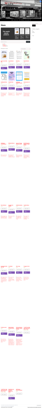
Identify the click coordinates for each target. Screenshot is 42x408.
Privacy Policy (39, 407)
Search (28, 41)
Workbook (33, 32)
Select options (27, 332)
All (32, 30)
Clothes (33, 31)
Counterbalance (22, 37)
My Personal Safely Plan (16, 37)
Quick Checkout (3, 68)
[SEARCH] (30, 20)
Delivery (32, 407)
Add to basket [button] (4, 65)
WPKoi (11, 407)
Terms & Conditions (35, 407)
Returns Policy (29, 407)
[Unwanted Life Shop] (21, 9)
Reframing (27, 37)
